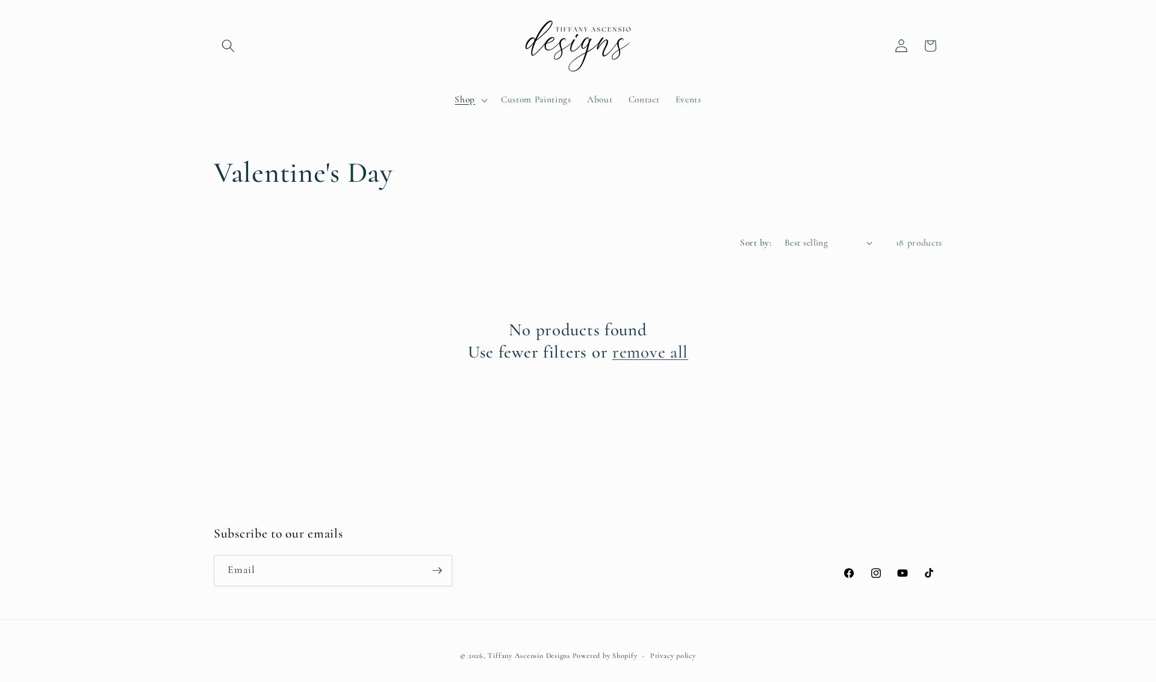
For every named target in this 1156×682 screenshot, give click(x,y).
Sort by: (755, 242)
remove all (650, 351)
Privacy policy (673, 655)
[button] (228, 45)
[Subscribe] (437, 570)
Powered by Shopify (605, 655)
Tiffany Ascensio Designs (529, 655)
